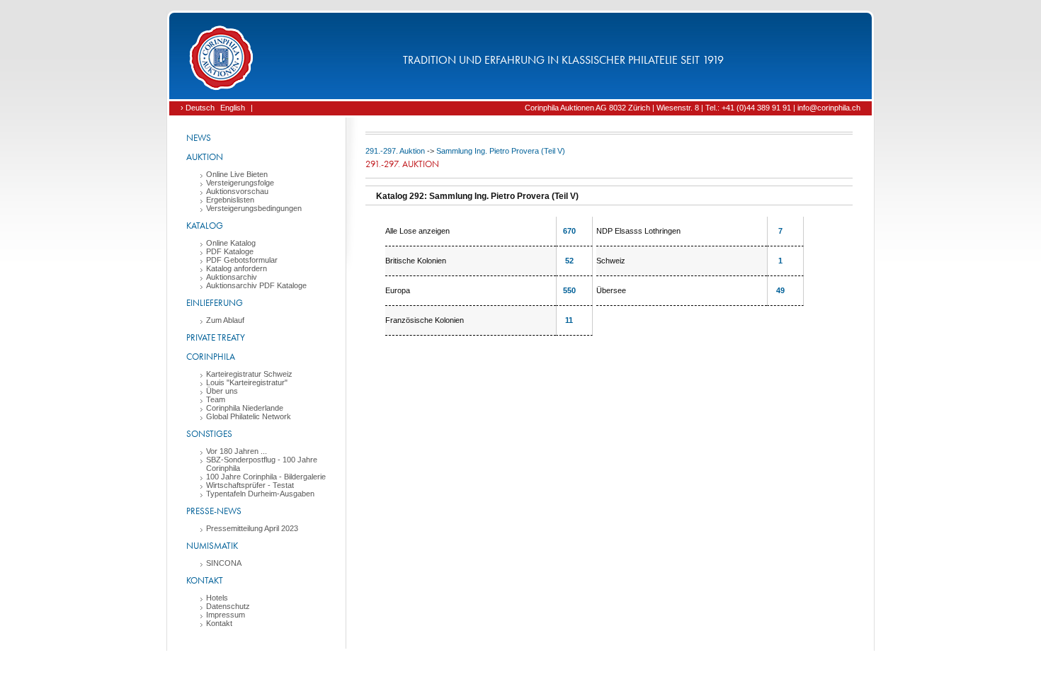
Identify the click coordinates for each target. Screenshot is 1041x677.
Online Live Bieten (237, 174)
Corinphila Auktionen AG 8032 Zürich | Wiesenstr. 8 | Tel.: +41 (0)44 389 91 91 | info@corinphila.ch (692, 107)
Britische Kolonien (415, 260)
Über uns (222, 391)
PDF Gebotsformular (242, 260)
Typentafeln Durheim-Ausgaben (260, 493)
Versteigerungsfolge (240, 182)
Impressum (225, 614)
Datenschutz (228, 606)
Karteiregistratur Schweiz (249, 374)
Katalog (204, 226)
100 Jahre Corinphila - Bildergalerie (266, 476)
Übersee (611, 290)
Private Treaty (215, 337)
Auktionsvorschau (237, 191)
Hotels (217, 597)
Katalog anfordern (236, 268)
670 (569, 231)
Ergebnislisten (230, 199)
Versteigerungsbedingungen (254, 208)
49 (780, 290)
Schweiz (610, 260)
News (198, 138)
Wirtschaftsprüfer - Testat (250, 485)
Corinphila (210, 357)
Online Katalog (231, 243)
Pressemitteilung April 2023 (252, 528)
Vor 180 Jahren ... (236, 451)
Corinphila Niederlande (244, 408)
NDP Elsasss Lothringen (638, 231)
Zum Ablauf (225, 320)
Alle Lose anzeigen (417, 231)
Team (215, 399)
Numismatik (212, 546)
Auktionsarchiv (231, 277)
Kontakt (204, 580)
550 (569, 290)
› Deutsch (198, 107)
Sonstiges (209, 434)
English (232, 107)
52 (569, 260)
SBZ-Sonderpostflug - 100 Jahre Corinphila (261, 463)
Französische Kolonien (424, 320)
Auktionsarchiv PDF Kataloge (256, 285)
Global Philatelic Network (248, 416)
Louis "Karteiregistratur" (247, 382)
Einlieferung (214, 303)
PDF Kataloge (230, 251)
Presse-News (213, 511)
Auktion (204, 157)
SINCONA (223, 563)
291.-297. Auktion (395, 151)
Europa (397, 290)
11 (569, 320)
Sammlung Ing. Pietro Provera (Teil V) (500, 151)
